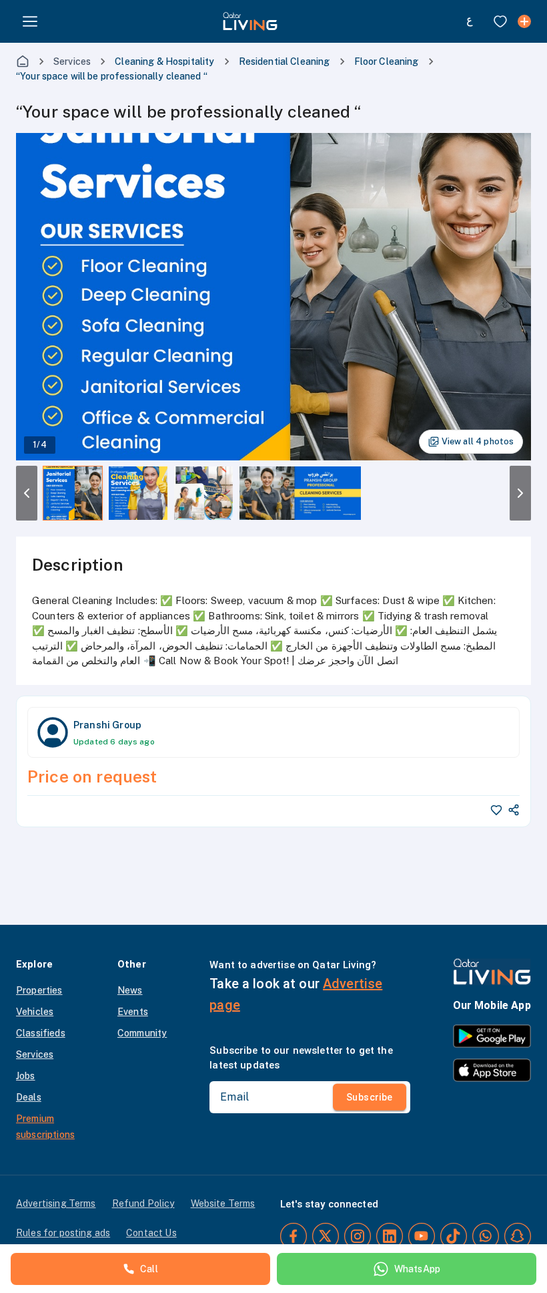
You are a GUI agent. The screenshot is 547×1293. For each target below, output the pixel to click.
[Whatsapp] (485, 1236)
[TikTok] (453, 1236)
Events (132, 1011)
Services (72, 61)
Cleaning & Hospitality (164, 61)
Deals (28, 1097)
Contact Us (151, 1233)
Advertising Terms (56, 1203)
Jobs (25, 1075)
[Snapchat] (517, 1236)
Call (149, 1269)
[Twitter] (325, 1236)
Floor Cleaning (386, 61)
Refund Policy (143, 1203)
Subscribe (369, 1097)
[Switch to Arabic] (469, 21)
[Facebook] (293, 1236)
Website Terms (223, 1203)
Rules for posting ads (63, 1233)
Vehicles (34, 1011)
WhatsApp (417, 1269)
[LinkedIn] (389, 1236)
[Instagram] (357, 1236)
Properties (39, 990)
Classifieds (40, 1033)
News (130, 990)
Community (142, 1033)
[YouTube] (421, 1236)
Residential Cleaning (284, 61)
